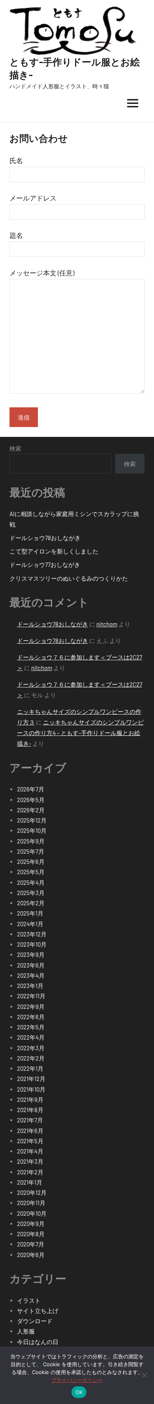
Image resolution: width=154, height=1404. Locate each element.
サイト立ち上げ (37, 1310)
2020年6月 (31, 1254)
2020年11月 (31, 1202)
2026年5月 (31, 799)
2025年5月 (31, 871)
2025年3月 (31, 892)
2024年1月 (30, 923)
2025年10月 (32, 830)
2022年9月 (31, 1006)
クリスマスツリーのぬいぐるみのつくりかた (68, 578)
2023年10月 (32, 944)
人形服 (26, 1331)
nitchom (106, 624)
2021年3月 (30, 1161)
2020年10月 (32, 1213)
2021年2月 (30, 1172)
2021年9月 (30, 1099)
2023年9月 (31, 954)
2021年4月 (30, 1151)
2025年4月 (31, 882)
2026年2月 (31, 809)
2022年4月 (31, 1037)
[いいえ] (144, 1375)
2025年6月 (31, 861)
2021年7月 (30, 1120)
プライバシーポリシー (77, 1380)
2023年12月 (32, 934)
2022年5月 (31, 1027)
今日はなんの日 (37, 1341)
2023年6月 (31, 965)
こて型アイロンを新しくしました (53, 551)
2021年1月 (29, 1182)
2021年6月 (30, 1130)
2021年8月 (30, 1109)
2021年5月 (30, 1140)
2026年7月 (30, 789)
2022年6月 (31, 1016)
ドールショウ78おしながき (45, 537)
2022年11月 (31, 995)
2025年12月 (32, 820)
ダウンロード (35, 1320)
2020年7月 (30, 1244)
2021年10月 (31, 1089)
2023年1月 (30, 985)
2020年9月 (31, 1223)
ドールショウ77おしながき (44, 564)
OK (79, 1392)
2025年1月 (30, 913)
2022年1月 (30, 1068)
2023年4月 (31, 975)
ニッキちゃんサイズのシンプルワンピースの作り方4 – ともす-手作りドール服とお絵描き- (80, 733)
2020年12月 (32, 1192)
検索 (15, 448)
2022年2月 (31, 1058)
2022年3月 (31, 1047)
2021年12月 (31, 1078)
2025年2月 (31, 902)
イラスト (29, 1300)
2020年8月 (31, 1233)
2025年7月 (30, 851)
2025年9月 (31, 841)
